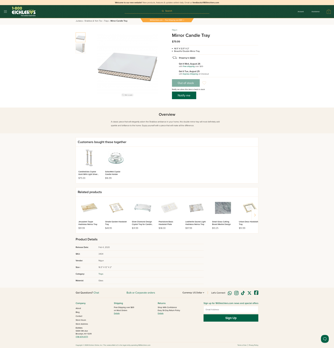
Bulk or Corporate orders (141, 292)
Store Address (82, 324)
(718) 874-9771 (82, 337)
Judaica (80, 21)
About (78, 308)
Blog (78, 312)
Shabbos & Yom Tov (93, 21)
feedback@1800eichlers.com (206, 2)
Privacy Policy (253, 345)
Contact (79, 316)
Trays (107, 21)
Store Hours (81, 320)
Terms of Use (242, 345)
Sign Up (231, 318)
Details (117, 313)
